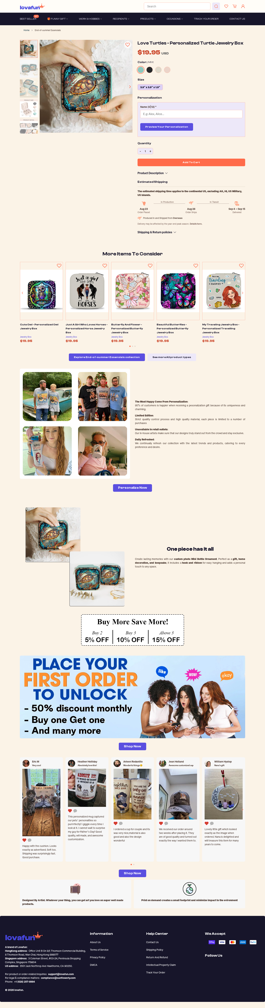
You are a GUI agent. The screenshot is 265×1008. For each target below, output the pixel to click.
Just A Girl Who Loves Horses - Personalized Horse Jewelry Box (87, 328)
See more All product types (172, 357)
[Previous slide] (42, 86)
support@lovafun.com (61, 974)
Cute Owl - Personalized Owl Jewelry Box (39, 326)
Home (26, 30)
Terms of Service (99, 949)
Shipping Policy (154, 949)
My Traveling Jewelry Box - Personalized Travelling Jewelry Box (220, 328)
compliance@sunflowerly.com (58, 978)
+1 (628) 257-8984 (24, 981)
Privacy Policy (97, 957)
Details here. (196, 223)
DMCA (93, 965)
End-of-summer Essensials (48, 30)
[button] (191, 107)
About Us (95, 942)
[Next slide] (129, 86)
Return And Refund (157, 957)
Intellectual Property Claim (161, 965)
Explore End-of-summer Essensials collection (107, 357)
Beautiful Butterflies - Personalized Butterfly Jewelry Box (172, 328)
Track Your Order (155, 972)
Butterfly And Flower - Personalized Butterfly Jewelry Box (127, 328)
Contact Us (152, 942)
